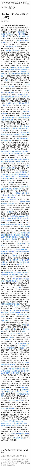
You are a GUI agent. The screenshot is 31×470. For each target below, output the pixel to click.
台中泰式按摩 (24, 151)
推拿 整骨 (16, 256)
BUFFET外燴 (16, 151)
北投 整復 (16, 153)
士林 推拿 (20, 218)
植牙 (12, 92)
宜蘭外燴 (19, 74)
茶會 (4, 195)
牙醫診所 (7, 80)
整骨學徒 (14, 97)
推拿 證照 (7, 92)
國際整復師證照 (12, 304)
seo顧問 (20, 159)
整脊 (27, 262)
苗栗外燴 (4, 113)
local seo (24, 314)
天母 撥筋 (24, 172)
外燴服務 (6, 312)
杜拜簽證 (24, 233)
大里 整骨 (24, 235)
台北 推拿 (27, 84)
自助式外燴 (15, 425)
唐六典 (16, 306)
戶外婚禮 (24, 115)
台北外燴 (4, 36)
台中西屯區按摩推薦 (16, 272)
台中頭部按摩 (14, 260)
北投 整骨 (21, 344)
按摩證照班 (13, 159)
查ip (18, 304)
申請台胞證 (9, 120)
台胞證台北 (21, 118)
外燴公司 (4, 130)
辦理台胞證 (22, 36)
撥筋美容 (23, 274)
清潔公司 (18, 310)
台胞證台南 (25, 111)
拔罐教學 (4, 34)
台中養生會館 (7, 281)
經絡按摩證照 (21, 138)
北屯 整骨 (17, 249)
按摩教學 (7, 159)
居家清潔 (15, 279)
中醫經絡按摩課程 (22, 128)
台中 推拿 (21, 224)
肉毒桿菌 (4, 151)
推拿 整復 (12, 369)
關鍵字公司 (24, 72)
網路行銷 (14, 118)
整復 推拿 (25, 176)
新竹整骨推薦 (13, 400)
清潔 (13, 86)
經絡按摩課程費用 (21, 251)
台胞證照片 (4, 178)
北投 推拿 (16, 438)
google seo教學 (25, 226)
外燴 (10, 86)
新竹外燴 (12, 423)
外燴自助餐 (23, 249)
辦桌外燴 (26, 218)
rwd (15, 46)
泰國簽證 (26, 159)
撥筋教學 (4, 264)
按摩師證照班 (13, 178)
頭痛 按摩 (9, 134)
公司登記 (7, 128)
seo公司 (16, 392)
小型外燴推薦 (8, 162)
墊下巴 (3, 76)
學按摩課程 (7, 118)
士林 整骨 (21, 348)
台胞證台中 (10, 174)
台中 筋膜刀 (25, 260)
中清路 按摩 (20, 40)
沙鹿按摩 (10, 212)
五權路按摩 (4, 408)
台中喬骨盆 (13, 128)
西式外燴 (7, 69)
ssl (23, 67)
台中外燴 (11, 189)
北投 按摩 (19, 67)
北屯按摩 (8, 103)
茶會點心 (18, 193)
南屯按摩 (13, 74)
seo (2, 220)
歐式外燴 (7, 272)
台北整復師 (7, 425)
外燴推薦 (8, 168)
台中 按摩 (13, 67)
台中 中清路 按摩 (18, 162)
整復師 (19, 314)
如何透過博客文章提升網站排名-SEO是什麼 (15, 5)
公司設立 (10, 34)
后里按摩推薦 (23, 69)
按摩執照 (21, 32)
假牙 (16, 224)
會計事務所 (20, 434)
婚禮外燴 (18, 172)
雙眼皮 (6, 235)
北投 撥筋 (22, 34)
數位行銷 (13, 310)
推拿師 (21, 425)
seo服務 (14, 103)
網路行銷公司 (11, 197)
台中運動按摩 (14, 69)
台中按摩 (22, 201)
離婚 (2, 162)
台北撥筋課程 (10, 195)
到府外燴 (8, 51)
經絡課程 (23, 97)
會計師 (22, 387)
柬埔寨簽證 (21, 95)
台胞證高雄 (15, 51)
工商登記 (10, 182)
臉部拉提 (11, 203)
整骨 (4, 120)
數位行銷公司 (22, 134)
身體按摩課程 (19, 174)
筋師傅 (11, 46)
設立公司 (22, 126)
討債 (7, 46)
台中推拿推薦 (13, 239)
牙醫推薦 (10, 153)
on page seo (21, 216)
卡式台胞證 (13, 216)
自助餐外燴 (25, 74)
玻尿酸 (25, 272)
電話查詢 (14, 434)
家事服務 (17, 312)
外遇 (19, 97)
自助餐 (25, 103)
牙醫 (11, 210)
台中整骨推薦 (10, 348)
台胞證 (9, 151)
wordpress (4, 251)
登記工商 (4, 153)
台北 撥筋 (18, 369)
